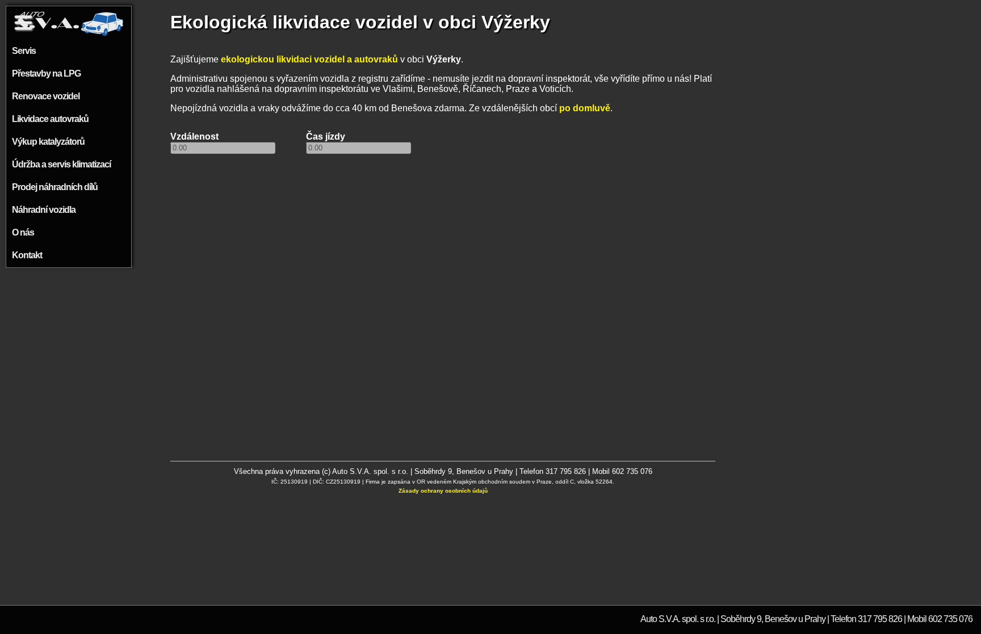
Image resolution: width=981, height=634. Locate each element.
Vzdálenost (194, 136)
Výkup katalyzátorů (48, 141)
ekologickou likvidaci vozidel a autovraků (309, 59)
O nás (23, 232)
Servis (24, 51)
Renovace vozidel (45, 96)
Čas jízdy (325, 136)
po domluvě (584, 108)
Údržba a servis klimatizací (61, 164)
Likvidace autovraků (50, 119)
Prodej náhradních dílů (55, 187)
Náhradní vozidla (44, 210)
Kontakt (27, 255)
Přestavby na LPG (46, 73)
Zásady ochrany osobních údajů (443, 491)
